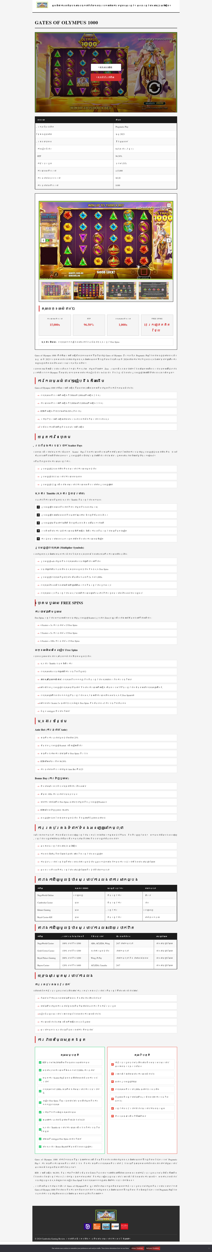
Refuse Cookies (152, 1248)
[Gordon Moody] (115, 1227)
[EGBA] (124, 1227)
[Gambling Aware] (96, 1227)
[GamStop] (106, 1227)
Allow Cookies (137, 1248)
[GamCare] (87, 1227)
